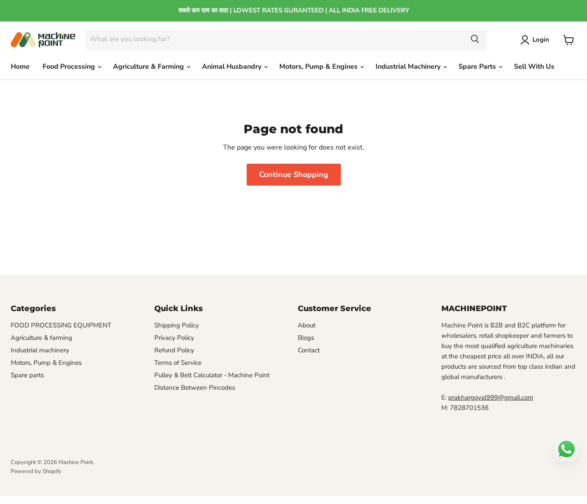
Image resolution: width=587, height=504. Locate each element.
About (306, 325)
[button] (536, 40)
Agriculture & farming (41, 337)
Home (20, 66)
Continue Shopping (293, 174)
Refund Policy (174, 350)
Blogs (306, 337)
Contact (309, 350)
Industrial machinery (40, 350)
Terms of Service (178, 362)
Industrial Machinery (409, 66)
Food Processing (70, 66)
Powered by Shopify (36, 471)
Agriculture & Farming (149, 66)
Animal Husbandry (232, 66)
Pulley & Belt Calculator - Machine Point (211, 375)
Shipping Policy (176, 325)
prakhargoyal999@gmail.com (490, 397)
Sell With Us (534, 66)
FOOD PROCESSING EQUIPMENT (61, 325)
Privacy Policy (174, 337)
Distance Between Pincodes (194, 387)
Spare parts (27, 375)
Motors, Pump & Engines (319, 66)
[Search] (474, 39)
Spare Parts (478, 66)
